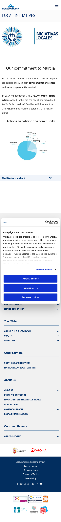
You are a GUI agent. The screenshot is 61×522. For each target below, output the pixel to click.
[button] (13, 178)
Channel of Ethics (30, 474)
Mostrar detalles (44, 269)
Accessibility (30, 478)
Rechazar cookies (30, 297)
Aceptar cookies (31, 278)
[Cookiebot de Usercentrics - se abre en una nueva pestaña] (45, 222)
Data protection (31, 470)
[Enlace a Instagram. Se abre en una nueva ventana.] (37, 484)
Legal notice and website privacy (30, 462)
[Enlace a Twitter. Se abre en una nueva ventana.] (33, 484)
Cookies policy (30, 466)
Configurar (29, 288)
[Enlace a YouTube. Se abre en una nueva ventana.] (41, 484)
